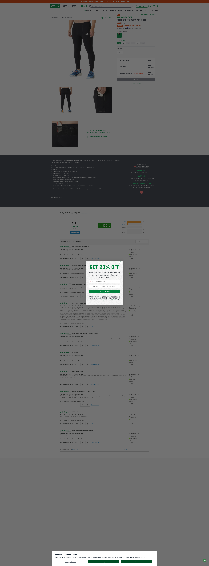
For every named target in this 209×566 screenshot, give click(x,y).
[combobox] (91, 281)
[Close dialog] (120, 262)
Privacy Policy (115, 299)
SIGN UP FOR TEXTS (104, 291)
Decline (137, 562)
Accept (104, 562)
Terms (104, 300)
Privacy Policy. (143, 557)
